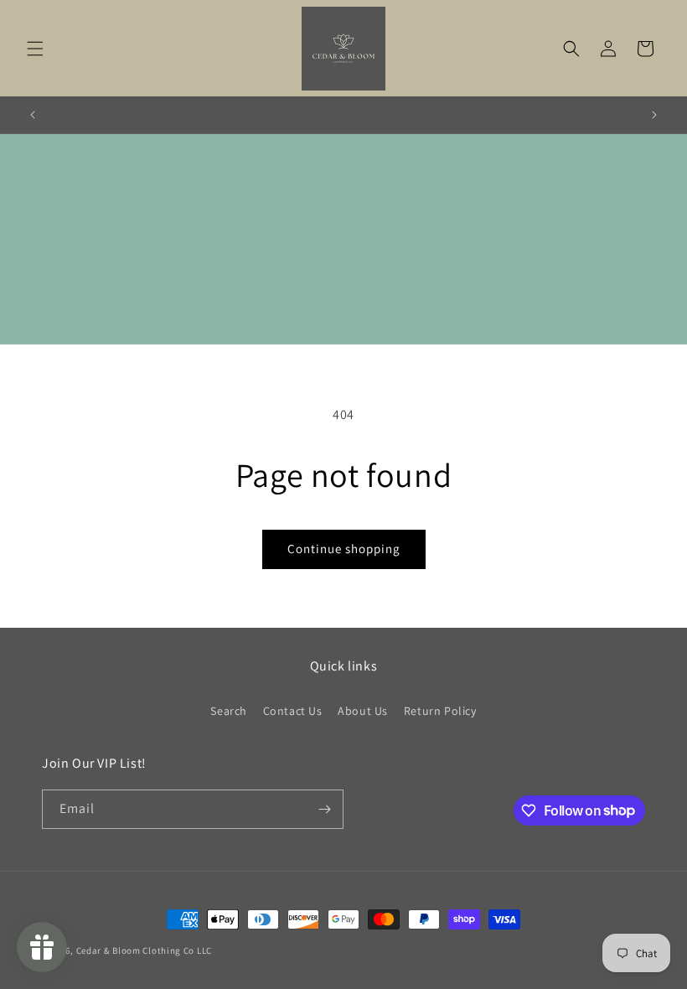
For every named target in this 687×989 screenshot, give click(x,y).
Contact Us (293, 710)
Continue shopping (343, 549)
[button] (35, 48)
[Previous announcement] (32, 114)
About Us (363, 710)
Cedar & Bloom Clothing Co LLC (144, 950)
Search (228, 710)
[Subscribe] (324, 809)
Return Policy (440, 710)
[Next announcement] (654, 114)
